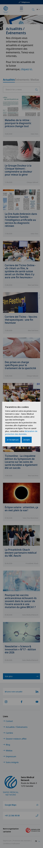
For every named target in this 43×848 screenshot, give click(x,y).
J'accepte (26, 440)
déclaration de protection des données (21, 432)
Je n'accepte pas (13, 440)
